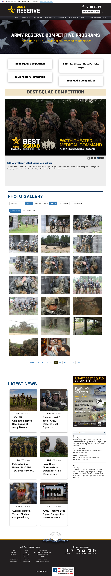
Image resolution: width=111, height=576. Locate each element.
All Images (63, 203)
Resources (72, 18)
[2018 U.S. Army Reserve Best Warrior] (23, 224)
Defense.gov (26, 561)
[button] (47, 2)
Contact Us (14, 557)
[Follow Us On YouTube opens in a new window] (83, 551)
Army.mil (26, 559)
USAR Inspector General (42, 561)
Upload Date (76, 203)
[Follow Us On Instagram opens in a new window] (78, 551)
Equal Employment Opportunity (42, 552)
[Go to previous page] (43, 362)
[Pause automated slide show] (88, 158)
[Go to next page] (69, 362)
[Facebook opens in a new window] (83, 7)
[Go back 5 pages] (38, 362)
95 (65, 362)
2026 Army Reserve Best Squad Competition (29, 162)
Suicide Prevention (42, 559)
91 (47, 362)
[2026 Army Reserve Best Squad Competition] (55, 127)
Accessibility (13, 554)
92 (51, 362)
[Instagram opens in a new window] (95, 7)
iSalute (26, 552)
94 (60, 362)
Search (28, 203)
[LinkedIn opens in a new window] (99, 7)
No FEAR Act (26, 554)
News (82, 18)
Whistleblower (26, 557)
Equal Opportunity (42, 550)
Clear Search (15, 211)
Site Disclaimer (14, 561)
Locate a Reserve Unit (96, 18)
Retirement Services (42, 554)
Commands (49, 18)
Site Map (13, 552)
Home (17, 18)
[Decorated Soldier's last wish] (55, 347)
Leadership (37, 18)
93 (56, 362)
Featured (61, 18)
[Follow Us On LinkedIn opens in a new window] (89, 551)
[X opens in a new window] (86, 7)
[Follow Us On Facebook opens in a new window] (67, 551)
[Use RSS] (94, 551)
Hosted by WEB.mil (41, 571)
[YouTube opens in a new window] (91, 7)
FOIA (26, 550)
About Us (25, 18)
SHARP (43, 557)
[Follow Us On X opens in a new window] (73, 551)
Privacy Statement (13, 559)
